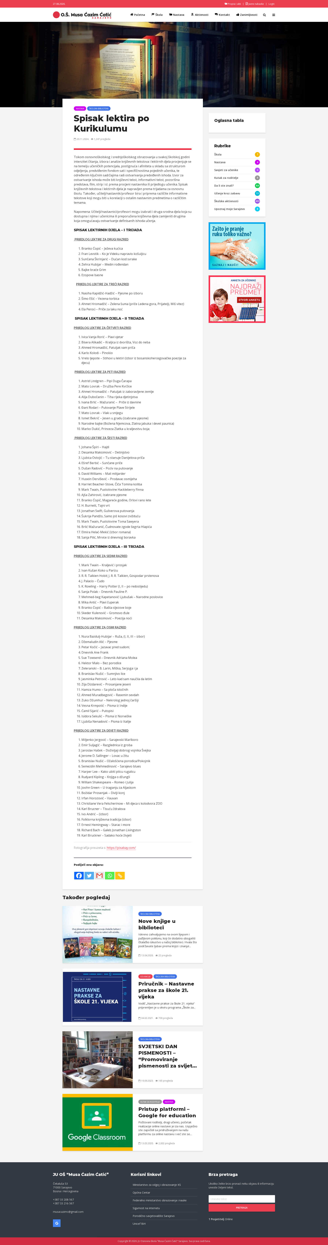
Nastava (80, 108)
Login (271, 4)
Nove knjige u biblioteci (157, 924)
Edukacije (145, 976)
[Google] (57, 1223)
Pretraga (242, 1207)
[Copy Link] (120, 875)
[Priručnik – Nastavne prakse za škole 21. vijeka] (97, 997)
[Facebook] (79, 875)
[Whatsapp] (109, 875)
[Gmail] (99, 875)
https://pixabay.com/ (121, 848)
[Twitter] (89, 875)
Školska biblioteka (98, 108)
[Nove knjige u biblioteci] (97, 934)
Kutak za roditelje (150, 1102)
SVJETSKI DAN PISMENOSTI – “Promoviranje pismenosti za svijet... (167, 1056)
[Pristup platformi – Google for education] (97, 1122)
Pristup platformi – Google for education (167, 1112)
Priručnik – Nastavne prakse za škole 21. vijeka (166, 990)
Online (221, 1219)
